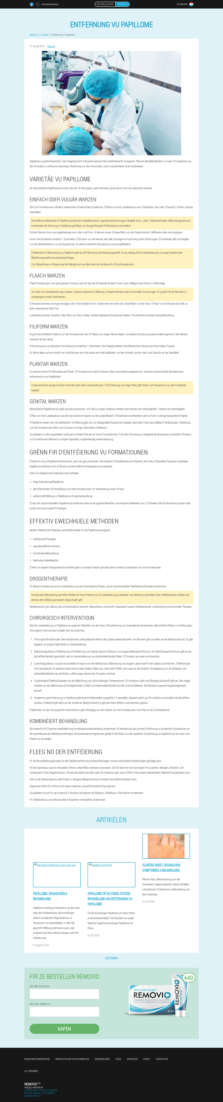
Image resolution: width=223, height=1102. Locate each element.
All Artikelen (111, 957)
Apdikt (146, 1059)
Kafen (64, 1028)
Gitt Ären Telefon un (40, 1004)
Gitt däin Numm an (39, 986)
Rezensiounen (102, 1059)
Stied (118, 1059)
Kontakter (162, 1059)
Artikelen (132, 1059)
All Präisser (31, 1071)
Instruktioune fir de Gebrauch (72, 1059)
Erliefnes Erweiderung (37, 1059)
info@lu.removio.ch (33, 1087)
